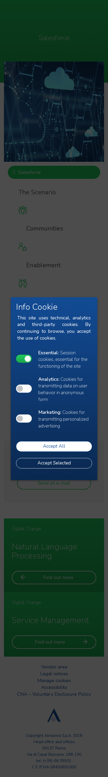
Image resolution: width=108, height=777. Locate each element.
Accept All (54, 446)
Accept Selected (54, 463)
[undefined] (24, 359)
